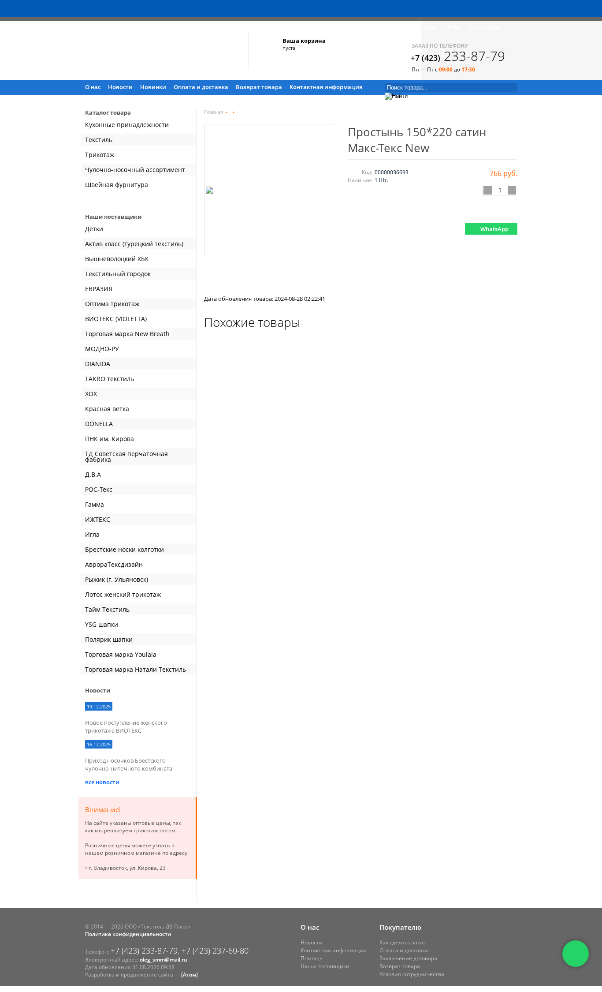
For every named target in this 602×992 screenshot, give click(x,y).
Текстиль (98, 139)
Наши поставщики (325, 966)
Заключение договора (408, 958)
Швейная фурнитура (116, 184)
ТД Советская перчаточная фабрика (126, 456)
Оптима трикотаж (112, 303)
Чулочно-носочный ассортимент (135, 169)
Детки (94, 229)
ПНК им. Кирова (109, 438)
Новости (120, 87)
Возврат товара (259, 87)
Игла (92, 534)
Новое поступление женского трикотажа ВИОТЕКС (126, 726)
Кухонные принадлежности (127, 124)
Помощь (427, 26)
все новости (102, 782)
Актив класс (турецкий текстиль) (134, 244)
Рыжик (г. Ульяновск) (116, 579)
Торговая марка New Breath (127, 333)
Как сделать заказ (402, 942)
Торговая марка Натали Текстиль (135, 669)
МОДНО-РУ (102, 348)
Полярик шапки (109, 639)
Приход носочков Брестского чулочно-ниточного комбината (128, 764)
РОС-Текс (98, 489)
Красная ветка (107, 408)
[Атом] (189, 974)
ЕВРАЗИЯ (98, 288)
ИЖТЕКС (97, 519)
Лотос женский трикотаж (123, 594)
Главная (213, 112)
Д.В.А (93, 474)
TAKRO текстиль (109, 378)
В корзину (496, 210)
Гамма (94, 504)
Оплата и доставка (201, 87)
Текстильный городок (118, 274)
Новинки (153, 87)
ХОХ (91, 393)
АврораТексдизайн (114, 564)
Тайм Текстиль (107, 609)
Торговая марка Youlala (120, 654)
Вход (454, 26)
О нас (92, 87)
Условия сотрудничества (411, 974)
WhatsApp (494, 229)
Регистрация (484, 26)
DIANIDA (97, 363)
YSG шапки (101, 624)
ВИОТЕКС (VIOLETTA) (116, 318)
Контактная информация (326, 87)
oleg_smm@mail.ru (163, 959)
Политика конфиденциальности (128, 934)
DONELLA (99, 423)
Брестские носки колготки (124, 549)
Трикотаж (99, 154)
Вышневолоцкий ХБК (117, 259)
